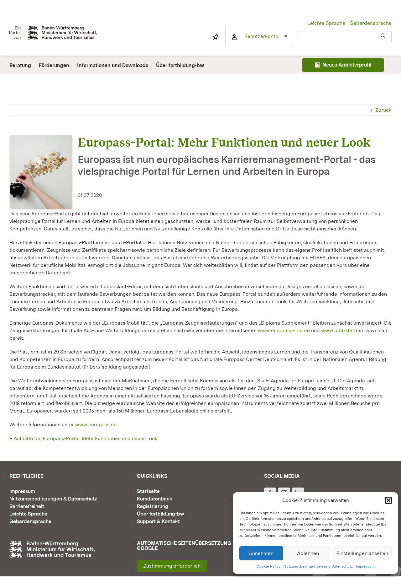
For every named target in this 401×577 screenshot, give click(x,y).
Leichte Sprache (326, 23)
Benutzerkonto (261, 36)
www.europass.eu (96, 425)
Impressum (365, 566)
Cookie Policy (268, 566)
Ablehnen (308, 553)
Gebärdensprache (371, 23)
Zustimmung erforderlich (171, 566)
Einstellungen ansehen (362, 553)
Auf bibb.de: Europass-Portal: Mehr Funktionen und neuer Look (85, 438)
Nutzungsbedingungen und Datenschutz (318, 566)
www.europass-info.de (284, 330)
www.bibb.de (336, 330)
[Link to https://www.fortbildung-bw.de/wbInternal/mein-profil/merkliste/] (215, 37)
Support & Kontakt (158, 521)
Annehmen (261, 553)
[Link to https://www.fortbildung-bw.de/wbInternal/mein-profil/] (234, 37)
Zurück (383, 110)
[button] (388, 500)
